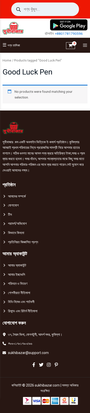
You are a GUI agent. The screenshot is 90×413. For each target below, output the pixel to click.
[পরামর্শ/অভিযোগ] (14, 223)
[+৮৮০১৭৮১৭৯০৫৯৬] (17, 343)
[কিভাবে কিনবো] (13, 233)
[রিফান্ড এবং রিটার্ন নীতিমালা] (20, 311)
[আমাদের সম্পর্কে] (14, 196)
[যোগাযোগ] (10, 205)
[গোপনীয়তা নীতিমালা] (16, 293)
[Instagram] (48, 364)
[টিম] (7, 215)
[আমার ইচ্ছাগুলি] (13, 275)
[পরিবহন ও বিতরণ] (14, 283)
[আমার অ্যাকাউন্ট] (14, 265)
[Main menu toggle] (84, 45)
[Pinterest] (56, 364)
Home (6, 60)
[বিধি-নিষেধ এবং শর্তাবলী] (18, 302)
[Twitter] (41, 364)
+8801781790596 (69, 34)
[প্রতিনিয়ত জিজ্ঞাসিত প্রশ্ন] (20, 242)
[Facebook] (34, 364)
